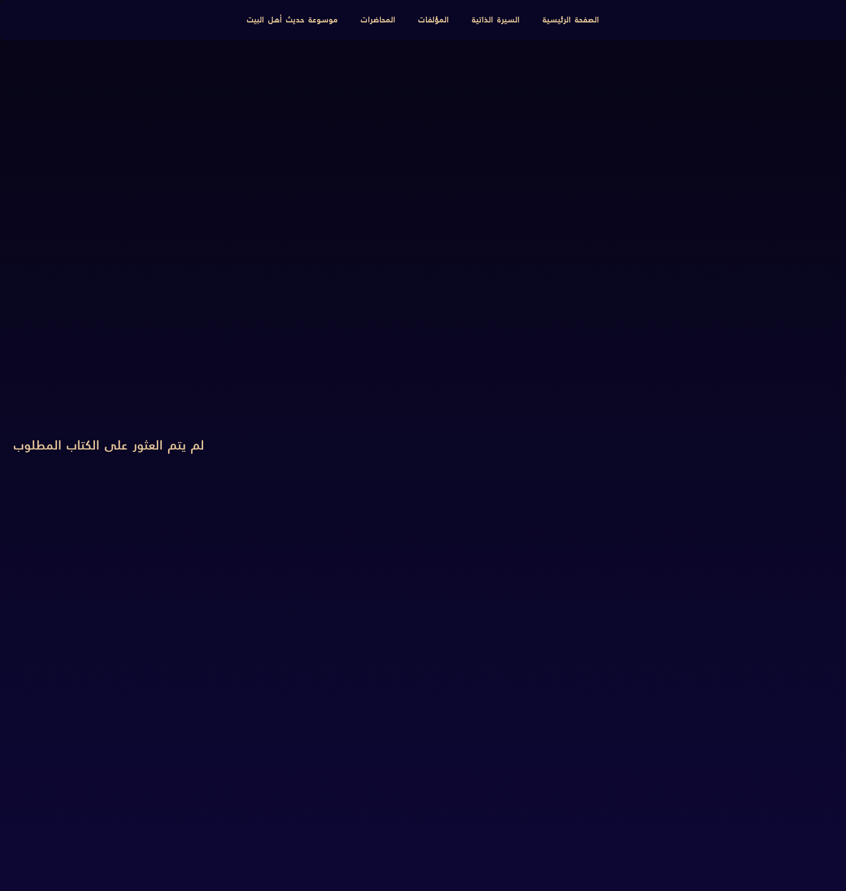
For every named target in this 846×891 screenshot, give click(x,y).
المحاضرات (378, 20)
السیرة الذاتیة (496, 20)
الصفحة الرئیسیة (571, 20)
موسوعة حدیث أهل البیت (292, 20)
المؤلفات (433, 20)
